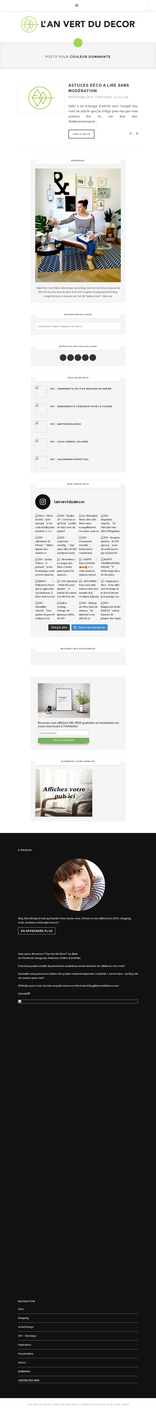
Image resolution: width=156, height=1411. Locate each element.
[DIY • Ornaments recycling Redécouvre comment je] (89, 546)
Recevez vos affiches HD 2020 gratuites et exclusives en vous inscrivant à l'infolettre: (78, 724)
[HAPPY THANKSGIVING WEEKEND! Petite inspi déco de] (111, 567)
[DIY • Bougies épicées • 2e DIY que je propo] (111, 546)
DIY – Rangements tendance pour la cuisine (81, 406)
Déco (89, 97)
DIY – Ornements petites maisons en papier (80, 389)
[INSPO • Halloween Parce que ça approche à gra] (45, 589)
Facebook (27, 958)
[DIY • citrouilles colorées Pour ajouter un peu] (45, 611)
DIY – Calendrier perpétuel (69, 459)
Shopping (23, 1318)
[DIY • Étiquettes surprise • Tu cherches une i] (111, 524)
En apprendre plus (37, 931)
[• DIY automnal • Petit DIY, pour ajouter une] (67, 589)
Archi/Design (76, 97)
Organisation (25, 1353)
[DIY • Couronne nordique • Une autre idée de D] (67, 546)
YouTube (75, 958)
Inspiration (24, 1344)
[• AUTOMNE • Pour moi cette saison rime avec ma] (89, 589)
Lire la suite (81, 134)
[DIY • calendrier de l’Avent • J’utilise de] (45, 546)
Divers (22, 1362)
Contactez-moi (28, 1380)
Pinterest (53, 958)
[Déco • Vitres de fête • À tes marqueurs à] (45, 524)
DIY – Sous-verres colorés (69, 442)
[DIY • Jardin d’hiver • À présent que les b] (45, 567)
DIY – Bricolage (27, 1335)
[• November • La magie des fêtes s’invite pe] (67, 567)
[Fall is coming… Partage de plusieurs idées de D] (67, 611)
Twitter (64, 958)
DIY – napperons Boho (65, 424)
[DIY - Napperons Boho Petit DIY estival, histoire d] (111, 611)
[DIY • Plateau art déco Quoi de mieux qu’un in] (89, 611)
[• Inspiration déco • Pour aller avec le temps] (111, 589)
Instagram (40, 958)
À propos (24, 1371)
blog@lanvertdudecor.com (103, 985)
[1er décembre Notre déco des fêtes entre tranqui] (89, 524)
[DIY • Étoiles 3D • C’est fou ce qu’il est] (67, 524)
